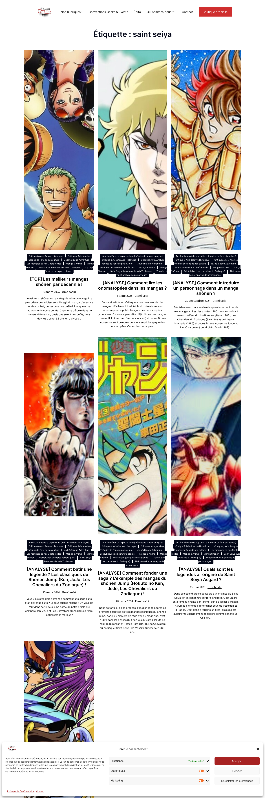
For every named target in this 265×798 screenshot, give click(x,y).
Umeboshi (69, 292)
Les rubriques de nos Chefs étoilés (44, 263)
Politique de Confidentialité (20, 791)
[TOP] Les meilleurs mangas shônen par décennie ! (59, 282)
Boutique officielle (215, 12)
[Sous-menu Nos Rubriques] (82, 12)
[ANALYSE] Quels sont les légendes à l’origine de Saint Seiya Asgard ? (206, 574)
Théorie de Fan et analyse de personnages (141, 273)
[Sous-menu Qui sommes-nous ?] (175, 12)
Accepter (237, 761)
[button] (258, 749)
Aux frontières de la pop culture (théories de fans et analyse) (132, 256)
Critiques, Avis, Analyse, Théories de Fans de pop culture (59, 258)
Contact (40, 791)
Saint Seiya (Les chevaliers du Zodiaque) (59, 267)
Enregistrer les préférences (237, 780)
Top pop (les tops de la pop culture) (69, 269)
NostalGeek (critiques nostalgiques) (57, 557)
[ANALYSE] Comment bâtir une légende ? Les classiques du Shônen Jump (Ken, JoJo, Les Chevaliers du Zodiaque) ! (59, 577)
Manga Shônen (211, 553)
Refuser (237, 770)
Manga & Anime (74, 263)
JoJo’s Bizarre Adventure (76, 260)
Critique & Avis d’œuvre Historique (46, 256)
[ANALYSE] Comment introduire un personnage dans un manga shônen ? (206, 288)
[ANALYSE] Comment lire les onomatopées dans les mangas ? (132, 285)
